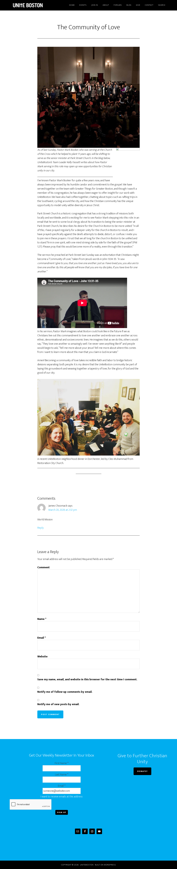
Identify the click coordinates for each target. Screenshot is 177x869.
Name (41, 619)
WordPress (110, 864)
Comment (43, 567)
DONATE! (142, 771)
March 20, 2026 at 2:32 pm (62, 510)
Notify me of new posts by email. (58, 704)
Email (41, 638)
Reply (40, 527)
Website (42, 656)
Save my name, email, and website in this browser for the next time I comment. (87, 679)
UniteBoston (34, 5)
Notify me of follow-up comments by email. (64, 692)
